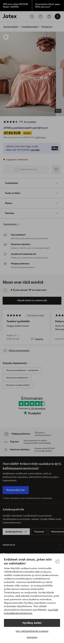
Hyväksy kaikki (32, 622)
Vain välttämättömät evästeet (32, 631)
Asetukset (32, 637)
